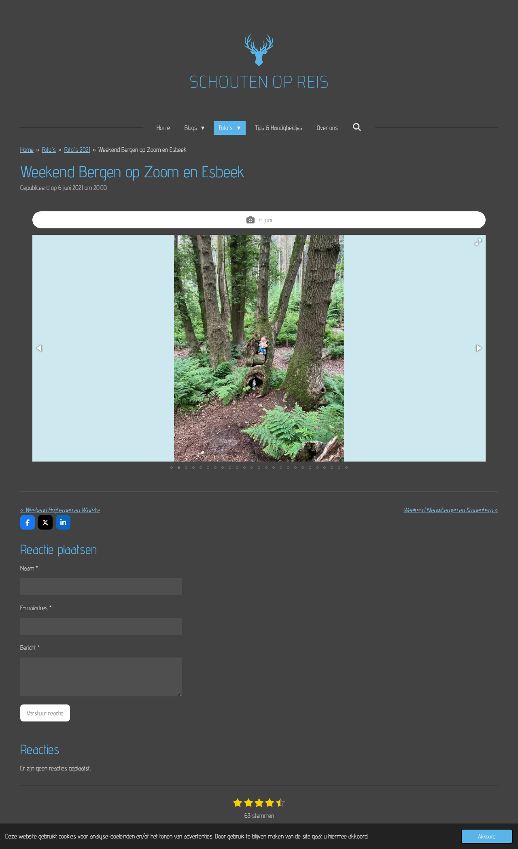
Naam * (29, 568)
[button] (478, 242)
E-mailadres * (36, 608)
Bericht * (30, 647)
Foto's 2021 (77, 149)
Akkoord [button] (487, 836)
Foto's (49, 149)
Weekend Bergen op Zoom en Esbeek (142, 149)
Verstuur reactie (45, 713)
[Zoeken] (357, 127)
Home (27, 149)
